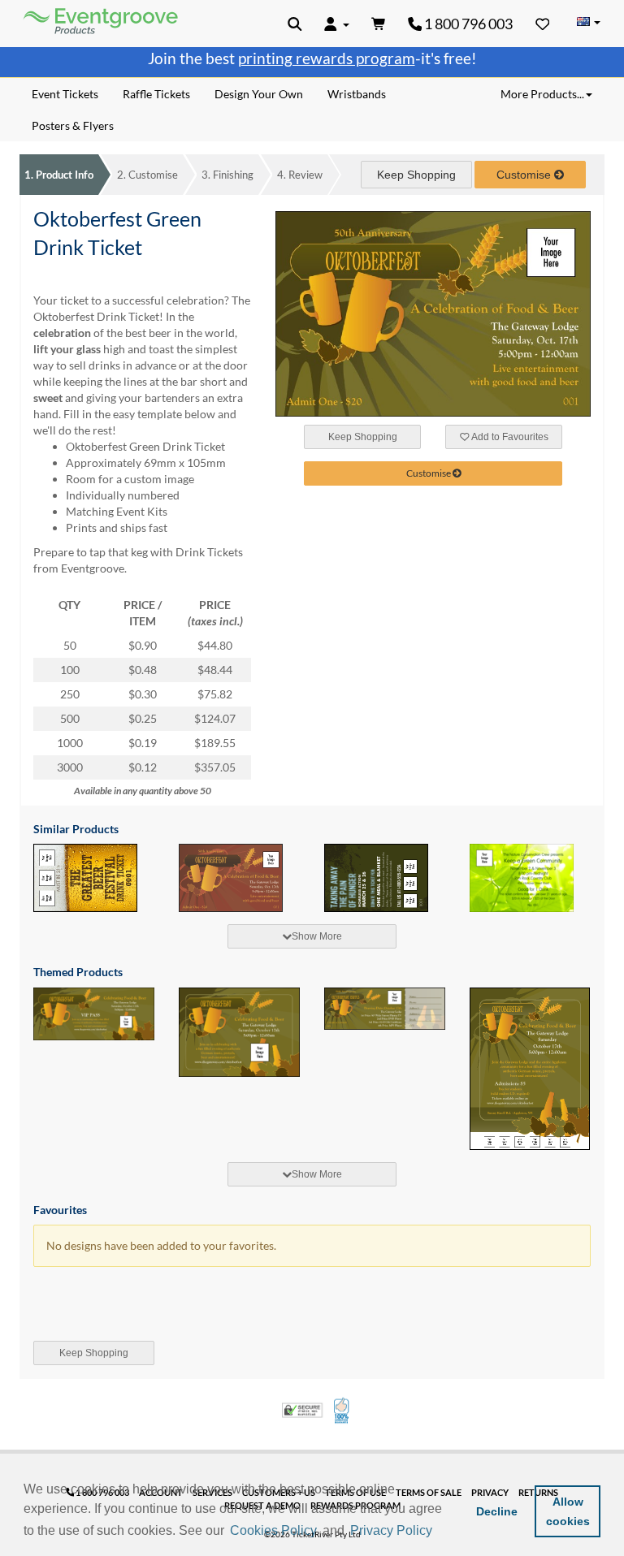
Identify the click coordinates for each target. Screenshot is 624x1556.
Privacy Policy (391, 1530)
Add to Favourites (509, 437)
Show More (317, 936)
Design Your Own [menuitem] (258, 94)
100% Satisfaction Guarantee (342, 1410)
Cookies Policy (273, 1530)
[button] (441, 1531)
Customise (147, 174)
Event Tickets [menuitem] (65, 94)
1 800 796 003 (467, 23)
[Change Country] (588, 22)
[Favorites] (542, 23)
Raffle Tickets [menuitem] (156, 94)
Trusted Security (302, 1410)
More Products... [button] (542, 94)
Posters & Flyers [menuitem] (73, 125)
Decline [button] (497, 1511)
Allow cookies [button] (568, 1511)
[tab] (312, 936)
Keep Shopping (416, 174)
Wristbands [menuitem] (356, 94)
